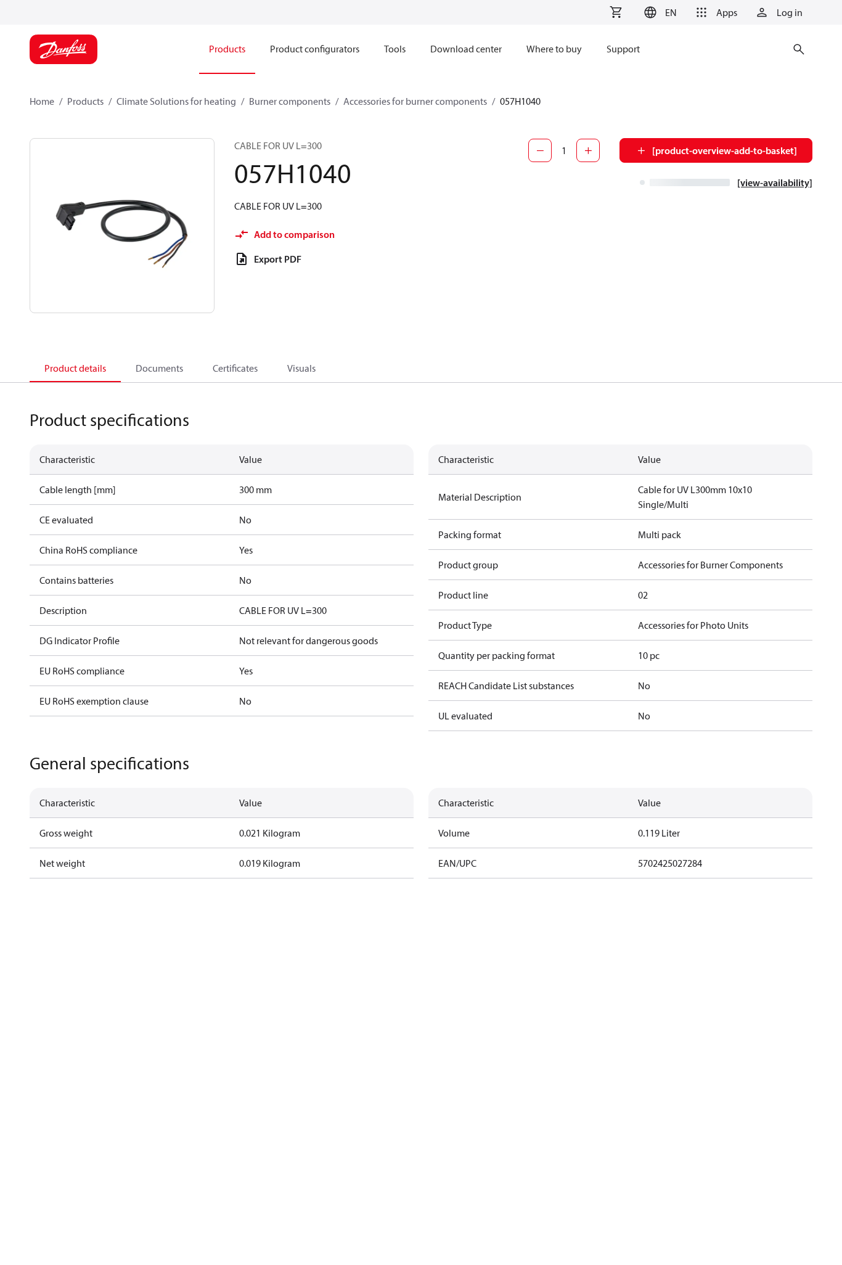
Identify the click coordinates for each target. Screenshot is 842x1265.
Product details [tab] (75, 368)
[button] (658, 12)
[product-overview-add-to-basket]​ (724, 150)
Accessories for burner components (415, 101)
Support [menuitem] (623, 49)
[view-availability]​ (774, 182)
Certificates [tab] (235, 368)
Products (85, 101)
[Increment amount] (588, 150)
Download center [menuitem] (466, 49)
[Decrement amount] (540, 150)
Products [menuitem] (227, 49)
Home (42, 101)
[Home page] (63, 49)
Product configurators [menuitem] (314, 49)
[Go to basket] (616, 12)
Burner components (289, 101)
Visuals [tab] (301, 368)
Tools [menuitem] (395, 49)
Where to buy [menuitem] (554, 49)
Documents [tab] (159, 368)
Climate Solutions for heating (176, 101)
